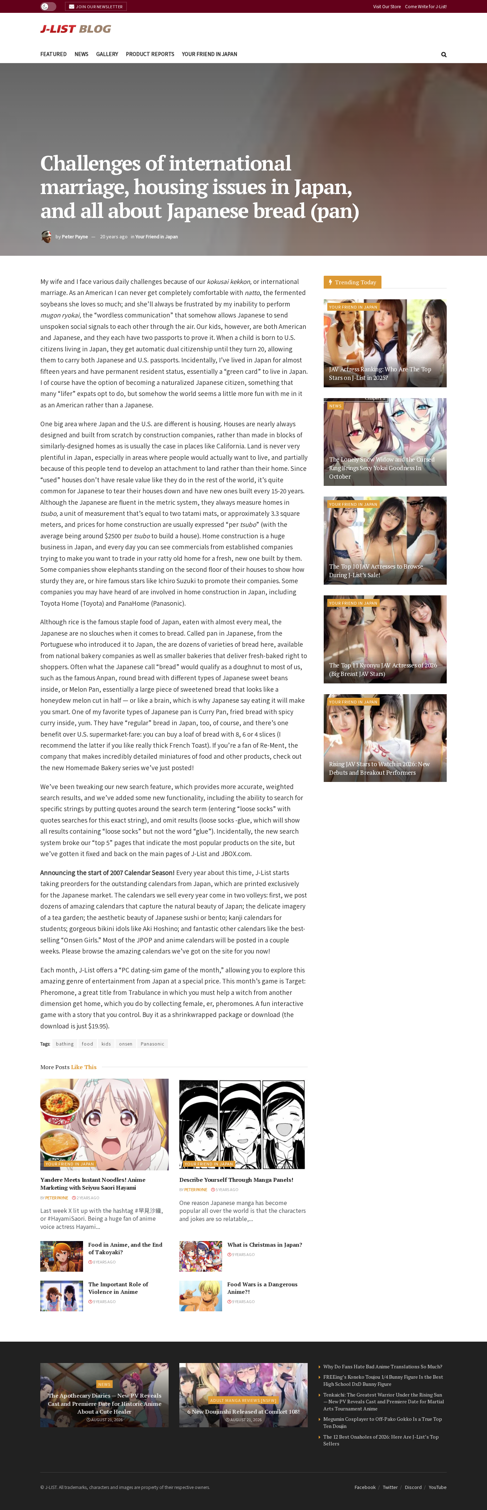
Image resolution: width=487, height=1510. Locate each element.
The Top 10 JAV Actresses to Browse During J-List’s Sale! (376, 570)
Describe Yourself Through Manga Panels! (236, 1180)
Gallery (107, 53)
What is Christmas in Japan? (264, 1244)
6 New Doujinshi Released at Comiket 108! (243, 1411)
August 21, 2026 (107, 1419)
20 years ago (114, 236)
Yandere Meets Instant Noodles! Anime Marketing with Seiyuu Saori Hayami (92, 1183)
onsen (126, 1044)
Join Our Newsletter (99, 6)
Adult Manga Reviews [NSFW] (243, 1400)
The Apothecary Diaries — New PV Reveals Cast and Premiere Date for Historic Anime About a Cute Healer (105, 1403)
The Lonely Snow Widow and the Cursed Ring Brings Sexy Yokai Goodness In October (382, 468)
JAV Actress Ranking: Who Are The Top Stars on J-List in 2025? (380, 373)
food (87, 1044)
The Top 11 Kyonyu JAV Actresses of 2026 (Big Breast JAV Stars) (383, 669)
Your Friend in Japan (209, 53)
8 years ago (104, 1262)
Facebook (365, 1487)
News (81, 53)
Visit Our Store (387, 6)
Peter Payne (75, 236)
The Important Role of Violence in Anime (118, 1288)
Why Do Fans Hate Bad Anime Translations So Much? (382, 1366)
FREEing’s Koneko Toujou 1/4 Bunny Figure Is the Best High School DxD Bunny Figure (383, 1380)
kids (106, 1044)
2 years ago (87, 1197)
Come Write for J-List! (426, 6)
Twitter (390, 1487)
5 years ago (227, 1189)
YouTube (438, 1487)
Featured (53, 53)
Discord (413, 1487)
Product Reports (150, 53)
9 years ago (243, 1254)
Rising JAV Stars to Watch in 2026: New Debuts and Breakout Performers (379, 768)
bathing (65, 1044)
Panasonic (152, 1044)
